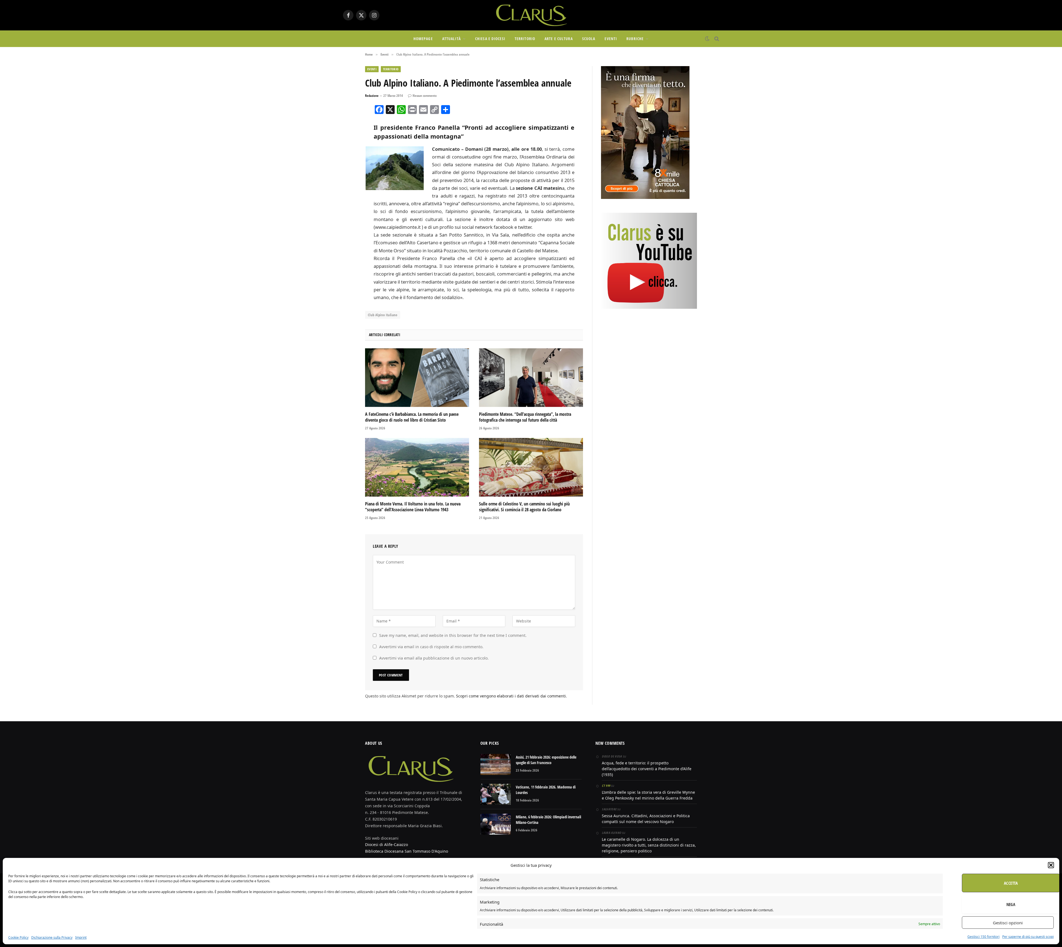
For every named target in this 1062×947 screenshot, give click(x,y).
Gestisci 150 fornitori (983, 936)
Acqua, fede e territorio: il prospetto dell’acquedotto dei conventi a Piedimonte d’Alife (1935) (646, 768)
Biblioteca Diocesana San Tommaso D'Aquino (406, 851)
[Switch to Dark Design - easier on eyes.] (707, 38)
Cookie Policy (18, 937)
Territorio (525, 38)
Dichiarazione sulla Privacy (51, 937)
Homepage (423, 38)
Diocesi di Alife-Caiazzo (386, 844)
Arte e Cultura (559, 38)
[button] (1051, 865)
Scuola (588, 38)
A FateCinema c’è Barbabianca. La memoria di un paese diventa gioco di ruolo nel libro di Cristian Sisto (412, 417)
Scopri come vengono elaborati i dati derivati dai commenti (511, 696)
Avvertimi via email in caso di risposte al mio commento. (431, 646)
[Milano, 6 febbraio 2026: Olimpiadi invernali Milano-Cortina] (495, 824)
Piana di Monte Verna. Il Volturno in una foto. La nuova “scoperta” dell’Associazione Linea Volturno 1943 (412, 507)
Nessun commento (425, 95)
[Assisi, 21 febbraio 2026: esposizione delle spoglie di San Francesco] (495, 764)
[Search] (716, 39)
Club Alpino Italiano (382, 314)
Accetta (1011, 883)
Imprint (81, 937)
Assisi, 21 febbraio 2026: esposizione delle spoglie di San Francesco (546, 759)
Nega (1011, 904)
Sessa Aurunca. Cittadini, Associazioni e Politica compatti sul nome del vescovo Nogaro (646, 818)
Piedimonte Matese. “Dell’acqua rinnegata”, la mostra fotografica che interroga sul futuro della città (525, 417)
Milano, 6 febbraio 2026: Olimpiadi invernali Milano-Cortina (548, 819)
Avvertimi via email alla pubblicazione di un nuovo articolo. (434, 658)
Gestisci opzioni (1008, 922)
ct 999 (606, 785)
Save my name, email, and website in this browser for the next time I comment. (453, 635)
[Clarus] (531, 15)
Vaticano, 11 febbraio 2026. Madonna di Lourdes (546, 789)
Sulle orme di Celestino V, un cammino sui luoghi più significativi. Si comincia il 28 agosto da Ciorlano (524, 507)
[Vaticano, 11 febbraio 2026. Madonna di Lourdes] (495, 794)
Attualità (451, 38)
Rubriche (635, 38)
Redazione (372, 95)
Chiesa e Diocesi (490, 38)
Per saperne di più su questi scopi (1028, 936)
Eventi (611, 38)
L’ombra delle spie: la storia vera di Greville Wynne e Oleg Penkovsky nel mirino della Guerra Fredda (648, 795)
